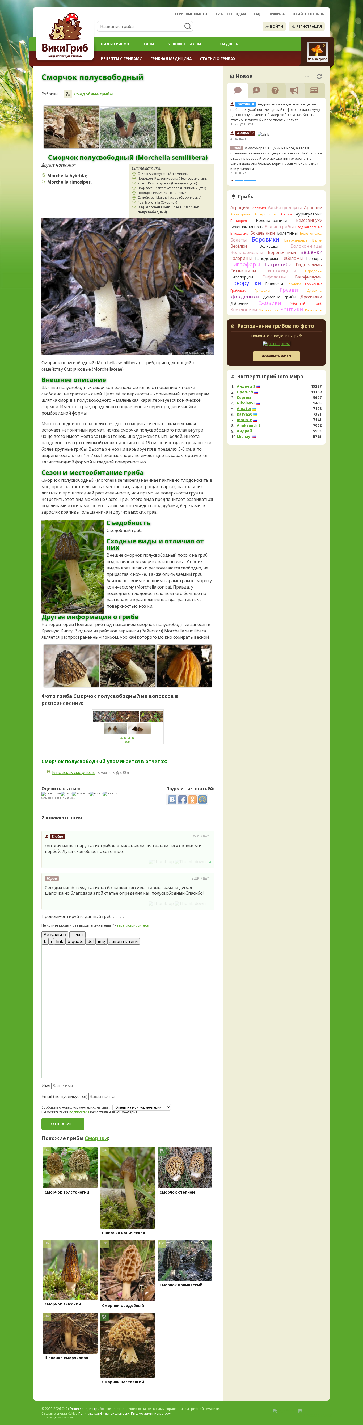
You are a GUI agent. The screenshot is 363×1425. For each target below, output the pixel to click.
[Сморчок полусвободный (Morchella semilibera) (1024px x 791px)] (127, 666)
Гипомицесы (280, 270)
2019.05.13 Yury (127, 739)
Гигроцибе (278, 264)
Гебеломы (292, 258)
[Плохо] (66, 794)
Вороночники (282, 252)
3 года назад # (200, 877)
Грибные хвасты (192, 14)
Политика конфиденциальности (103, 1413)
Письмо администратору (151, 1413)
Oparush (245, 392)
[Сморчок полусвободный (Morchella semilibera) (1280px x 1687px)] (71, 127)
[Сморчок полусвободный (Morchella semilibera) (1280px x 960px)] (127, 127)
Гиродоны (313, 271)
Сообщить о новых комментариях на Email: (75, 1107)
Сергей (244, 397)
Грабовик (238, 290)
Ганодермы (266, 258)
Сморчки (96, 1138)
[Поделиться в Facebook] (182, 799)
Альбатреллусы (285, 207)
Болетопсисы (311, 233)
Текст (77, 934)
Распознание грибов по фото (275, 326)
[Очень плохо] (51, 794)
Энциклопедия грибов (87, 1408)
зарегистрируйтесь (133, 925)
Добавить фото (276, 356)
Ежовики (269, 302)
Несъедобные (227, 44)
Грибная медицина (171, 58)
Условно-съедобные (187, 44)
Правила (276, 14)
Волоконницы (306, 246)
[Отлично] (110, 794)
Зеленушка (268, 310)
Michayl (244, 436)
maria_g (244, 420)
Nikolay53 (246, 403)
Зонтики (291, 309)
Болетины (287, 233)
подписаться (79, 1112)
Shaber (58, 836)
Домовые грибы (279, 296)
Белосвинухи (309, 220)
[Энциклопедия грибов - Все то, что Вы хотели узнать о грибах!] (66, 36)
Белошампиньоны (247, 226)
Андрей (244, 431)
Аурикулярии (309, 214)
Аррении (313, 207)
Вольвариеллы (246, 252)
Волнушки (268, 246)
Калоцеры (313, 310)
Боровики (265, 239)
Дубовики (239, 303)
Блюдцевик (239, 233)
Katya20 (244, 414)
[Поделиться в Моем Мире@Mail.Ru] (202, 799)
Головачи (274, 283)
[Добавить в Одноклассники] (192, 799)
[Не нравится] (190, 862)
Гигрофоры (245, 264)
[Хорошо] (96, 794)
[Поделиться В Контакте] (172, 799)
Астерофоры (265, 214)
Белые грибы (279, 226)
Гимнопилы (243, 271)
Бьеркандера (295, 240)
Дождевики (244, 296)
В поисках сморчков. (73, 772)
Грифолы (262, 290)
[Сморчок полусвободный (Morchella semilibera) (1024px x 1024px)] (71, 666)
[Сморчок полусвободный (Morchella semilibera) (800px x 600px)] (184, 127)
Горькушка (313, 284)
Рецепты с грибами (121, 58)
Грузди (289, 289)
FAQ (257, 14)
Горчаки (294, 283)
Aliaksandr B (249, 425)
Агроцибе (240, 207)
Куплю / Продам (230, 14)
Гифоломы (274, 277)
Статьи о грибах (217, 58)
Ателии (286, 214)
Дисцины (314, 290)
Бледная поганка (309, 227)
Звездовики (243, 309)
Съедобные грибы (93, 94)
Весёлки (238, 246)
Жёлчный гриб (306, 303)
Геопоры (314, 258)
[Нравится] (161, 862)
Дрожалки (311, 297)
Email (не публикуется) (64, 1096)
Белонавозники (271, 220)
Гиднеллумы (309, 265)
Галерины (241, 258)
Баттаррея (238, 220)
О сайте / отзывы (309, 14)
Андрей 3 (246, 386)
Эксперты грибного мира (270, 376)
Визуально (55, 934)
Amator (244, 409)
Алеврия (259, 208)
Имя (45, 1086)
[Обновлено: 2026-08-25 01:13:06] (319, 76)
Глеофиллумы (308, 277)
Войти (276, 26)
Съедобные (149, 44)
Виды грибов (115, 43)
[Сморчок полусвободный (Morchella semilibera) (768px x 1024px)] (184, 666)
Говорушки (245, 283)
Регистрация (309, 26)
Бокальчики (262, 233)
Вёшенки (311, 252)
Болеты (238, 240)
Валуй (317, 240)
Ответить (56, 861)
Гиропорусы (241, 277)
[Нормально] (81, 794)
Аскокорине (240, 214)
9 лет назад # (201, 836)
